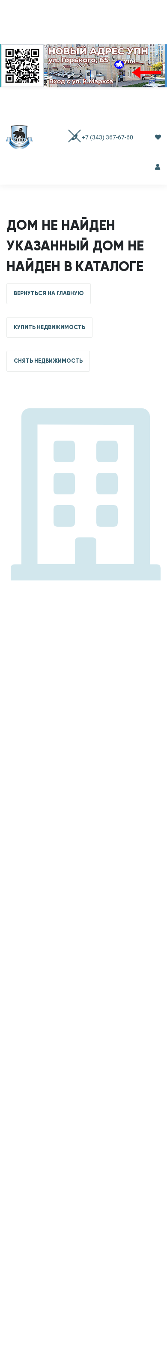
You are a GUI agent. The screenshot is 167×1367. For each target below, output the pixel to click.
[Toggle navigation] (66, 137)
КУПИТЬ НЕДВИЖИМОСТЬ (49, 327)
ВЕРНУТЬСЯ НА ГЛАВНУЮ (49, 293)
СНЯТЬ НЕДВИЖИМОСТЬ (48, 361)
